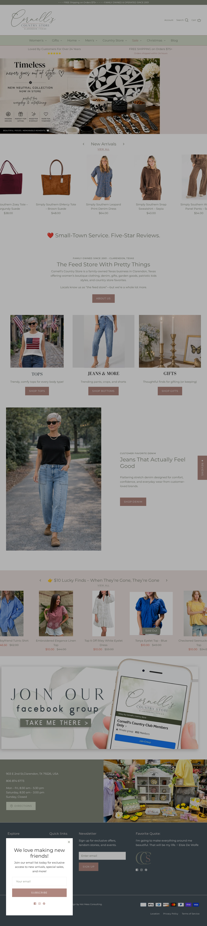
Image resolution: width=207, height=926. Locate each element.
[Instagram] (39, 903)
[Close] (69, 842)
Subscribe (39, 892)
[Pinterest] (44, 903)
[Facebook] (35, 903)
